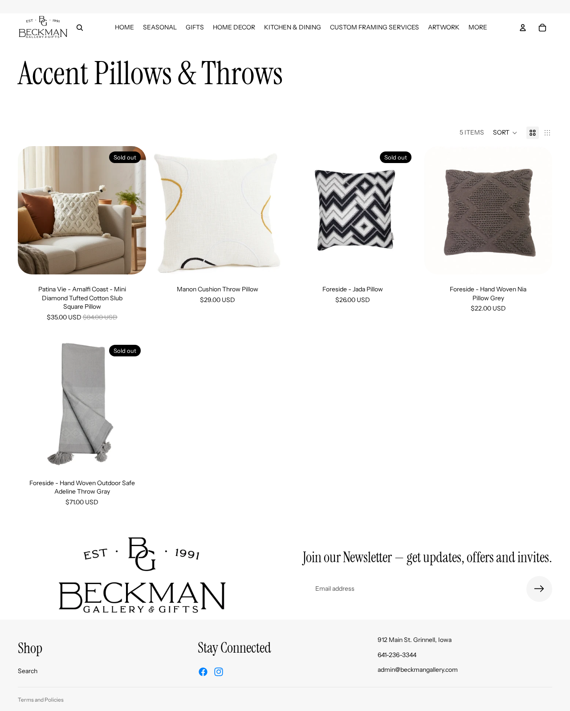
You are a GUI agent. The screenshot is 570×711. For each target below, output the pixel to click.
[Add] (268, 261)
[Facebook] (203, 671)
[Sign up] (539, 589)
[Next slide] (132, 210)
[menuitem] (478, 27)
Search (27, 670)
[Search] (80, 27)
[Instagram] (218, 671)
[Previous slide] (31, 210)
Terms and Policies (41, 699)
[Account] (523, 27)
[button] (505, 133)
